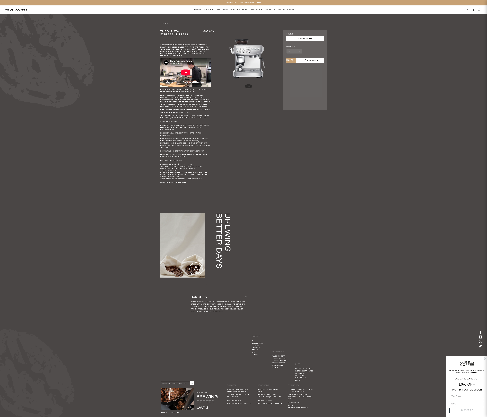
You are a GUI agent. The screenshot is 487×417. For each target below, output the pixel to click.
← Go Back (164, 23)
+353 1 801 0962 (235, 400)
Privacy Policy (174, 412)
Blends (255, 345)
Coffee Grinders (280, 360)
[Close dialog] (484, 358)
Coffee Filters (278, 363)
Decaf (255, 350)
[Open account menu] (473, 9)
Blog (297, 380)
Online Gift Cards (303, 369)
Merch (275, 367)
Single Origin (258, 343)
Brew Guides (277, 365)
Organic (256, 348)
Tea (253, 352)
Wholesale (300, 373)
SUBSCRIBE (467, 410)
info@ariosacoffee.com (242, 403)
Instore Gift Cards (304, 371)
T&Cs (163, 412)
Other (255, 354)
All (253, 341)
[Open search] (468, 9)
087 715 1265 (295, 402)
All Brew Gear (278, 356)
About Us (299, 375)
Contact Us (300, 378)
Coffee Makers (279, 358)
